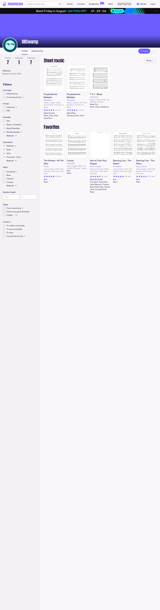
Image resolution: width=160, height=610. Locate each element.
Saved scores (37, 51)
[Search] (60, 4)
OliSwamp (30, 41)
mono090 (71, 163)
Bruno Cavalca (95, 166)
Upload (143, 4)
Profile (25, 51)
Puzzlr (46, 166)
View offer (119, 11)
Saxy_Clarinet (141, 166)
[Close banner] (156, 11)
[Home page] (13, 4)
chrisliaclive (117, 166)
